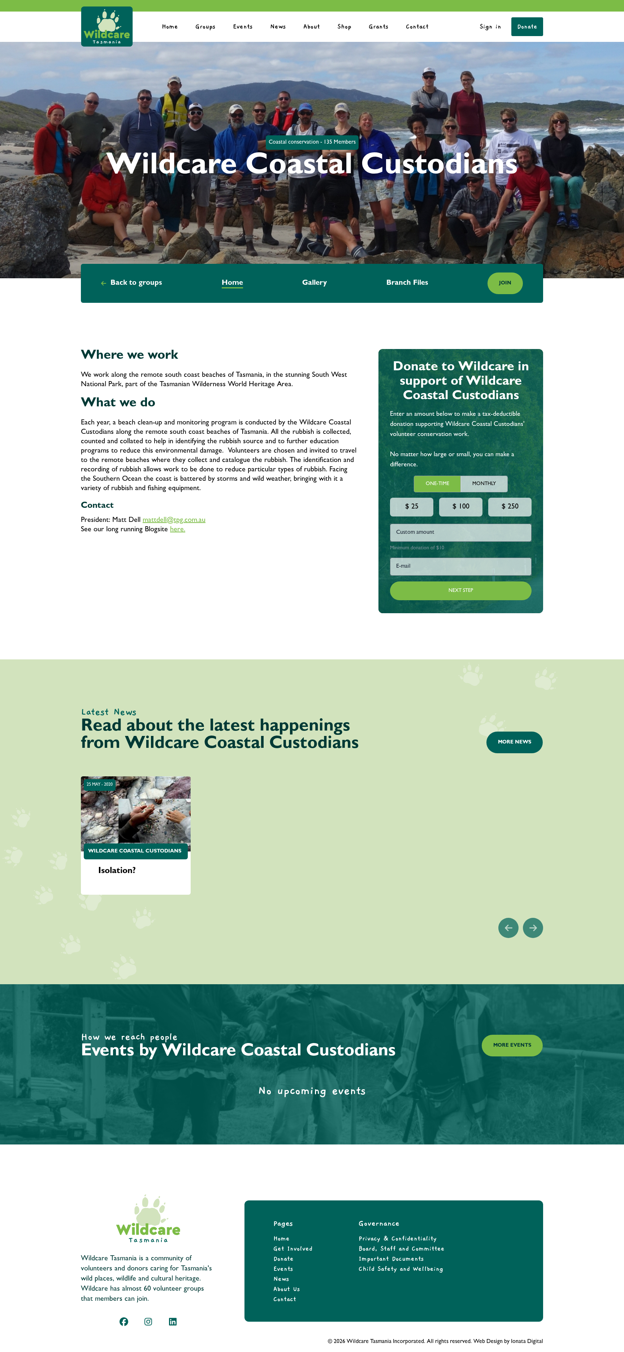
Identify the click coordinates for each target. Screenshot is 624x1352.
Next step (460, 590)
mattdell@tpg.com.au (174, 520)
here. (177, 529)
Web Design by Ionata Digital (508, 1342)
